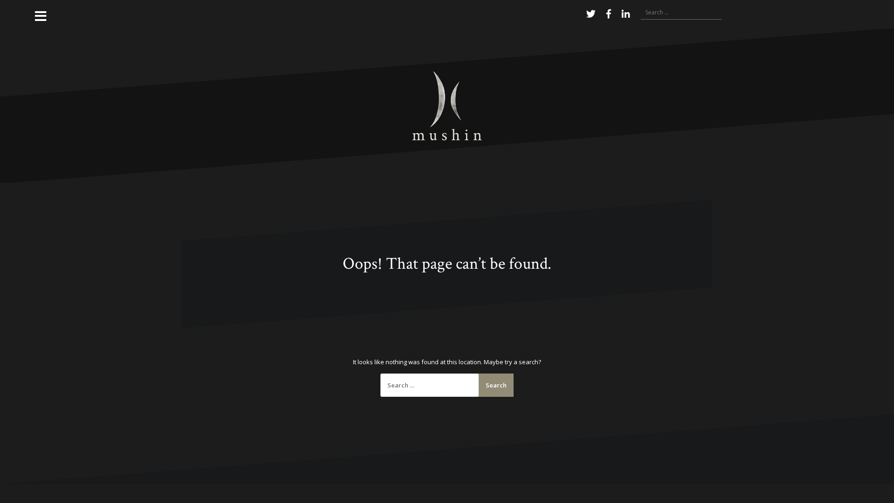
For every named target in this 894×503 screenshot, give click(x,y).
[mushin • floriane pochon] (447, 105)
